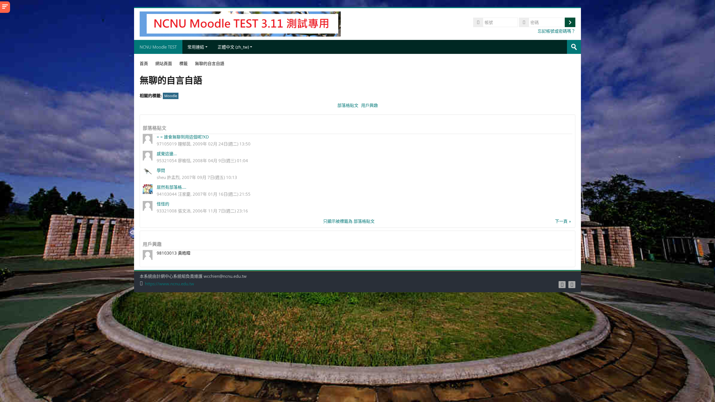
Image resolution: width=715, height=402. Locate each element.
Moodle (170, 95)
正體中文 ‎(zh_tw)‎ (233, 47)
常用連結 (195, 47)
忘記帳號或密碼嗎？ (556, 31)
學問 (161, 170)
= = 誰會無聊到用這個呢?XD (183, 137)
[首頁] (240, 23)
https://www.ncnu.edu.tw (169, 284)
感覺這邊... (167, 153)
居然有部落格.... (171, 187)
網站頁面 (163, 63)
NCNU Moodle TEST (158, 47)
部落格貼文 (347, 105)
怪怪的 (163, 204)
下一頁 (561, 221)
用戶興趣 (369, 105)
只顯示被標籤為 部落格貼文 (349, 221)
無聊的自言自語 (209, 63)
